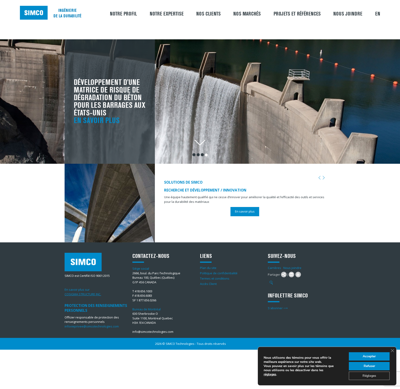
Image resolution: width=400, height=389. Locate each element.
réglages (270, 374)
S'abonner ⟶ (278, 308)
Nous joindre (347, 14)
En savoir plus (96, 120)
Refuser (369, 366)
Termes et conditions (214, 278)
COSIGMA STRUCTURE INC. (83, 294)
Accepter (369, 356)
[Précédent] (319, 177)
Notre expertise (167, 14)
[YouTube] (298, 274)
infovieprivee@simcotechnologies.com (92, 326)
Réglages (369, 376)
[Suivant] (323, 177)
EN (377, 14)
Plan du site (208, 268)
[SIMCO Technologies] (34, 13)
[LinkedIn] (291, 274)
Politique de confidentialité (219, 273)
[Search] (271, 282)
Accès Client (208, 284)
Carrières (274, 268)
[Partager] (284, 274)
